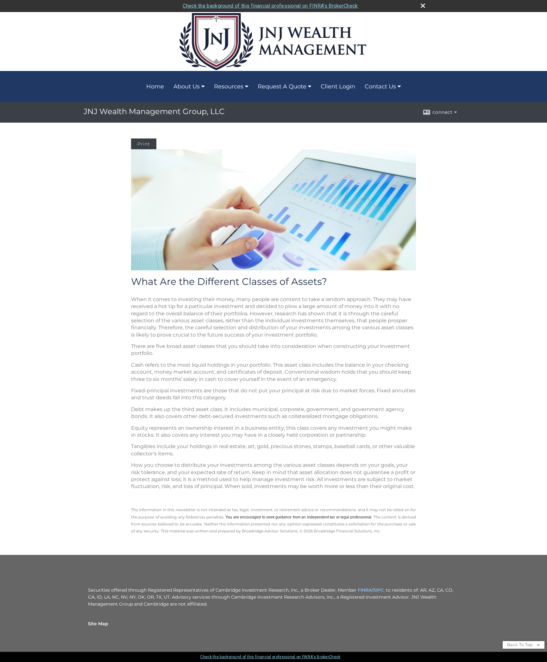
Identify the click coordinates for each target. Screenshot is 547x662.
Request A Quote (282, 86)
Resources (228, 86)
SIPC (378, 590)
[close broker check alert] (422, 5)
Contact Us (380, 86)
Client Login (338, 86)
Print (143, 144)
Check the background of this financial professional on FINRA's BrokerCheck (270, 6)
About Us (186, 86)
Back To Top (520, 644)
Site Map (98, 624)
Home (155, 86)
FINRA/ (365, 590)
